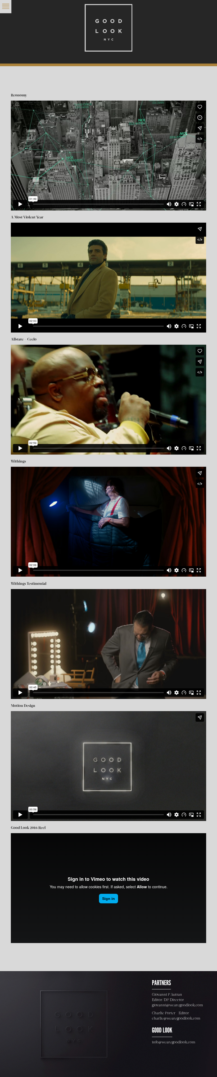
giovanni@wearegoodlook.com (177, 1005)
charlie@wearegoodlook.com (176, 1018)
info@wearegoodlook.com (173, 1042)
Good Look (108, 28)
